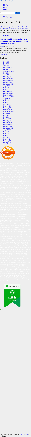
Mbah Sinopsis (8, 185)
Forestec (19, 227)
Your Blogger (4, 251)
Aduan (16, 264)
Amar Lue (6, 207)
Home (5, 4)
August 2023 (7, 99)
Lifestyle (5, 6)
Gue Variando (14, 222)
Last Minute (10, 216)
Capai (1, 268)
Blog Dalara (8, 178)
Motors (2, 163)
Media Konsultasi (9, 279)
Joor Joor (24, 211)
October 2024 (7, 82)
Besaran (27, 270)
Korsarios (3, 216)
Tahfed (8, 237)
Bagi (4, 260)
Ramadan (6, 36)
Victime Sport (9, 220)
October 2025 (7, 69)
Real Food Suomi (15, 215)
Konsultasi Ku (4, 275)
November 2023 (8, 95)
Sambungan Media (23, 273)
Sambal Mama (4, 189)
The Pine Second (12, 204)
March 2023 (7, 106)
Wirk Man (13, 237)
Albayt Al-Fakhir (5, 176)
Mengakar (3, 266)
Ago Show (11, 198)
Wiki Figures (11, 169)
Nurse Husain (18, 193)
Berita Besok (19, 249)
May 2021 (6, 135)
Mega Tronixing (23, 204)
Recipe (5, 8)
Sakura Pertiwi (18, 253)
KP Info (19, 189)
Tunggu (15, 268)
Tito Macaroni (25, 231)
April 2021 (6, 137)
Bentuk (23, 262)
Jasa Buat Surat (21, 191)
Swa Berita (22, 182)
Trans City (19, 235)
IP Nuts (16, 220)
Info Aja (22, 255)
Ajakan (20, 264)
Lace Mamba (6, 167)
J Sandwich (18, 229)
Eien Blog (9, 196)
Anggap (12, 266)
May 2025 (6, 73)
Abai (27, 257)
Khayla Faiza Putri (16, 240)
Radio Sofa (16, 238)
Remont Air (3, 229)
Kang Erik (26, 235)
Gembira (16, 271)
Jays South (20, 185)
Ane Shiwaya (19, 207)
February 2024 (7, 91)
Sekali (2, 273)
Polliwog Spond (15, 167)
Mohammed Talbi (16, 211)
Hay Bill (24, 227)
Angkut (23, 259)
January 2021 (7, 143)
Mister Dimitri (26, 196)
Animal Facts (23, 222)
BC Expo (12, 213)
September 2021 (8, 128)
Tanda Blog (20, 277)
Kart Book (25, 200)
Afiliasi (11, 257)
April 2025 (6, 75)
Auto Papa (13, 176)
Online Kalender (5, 215)
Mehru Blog (15, 182)
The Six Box (19, 218)
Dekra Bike (26, 213)
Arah (1, 260)
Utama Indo (13, 189)
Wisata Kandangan (6, 246)
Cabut (2, 264)
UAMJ (28, 222)
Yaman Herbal (10, 224)
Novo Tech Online (16, 194)
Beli (20, 260)
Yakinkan (21, 271)
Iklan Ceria (14, 180)
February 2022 (7, 121)
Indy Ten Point (11, 218)
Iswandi (24, 240)
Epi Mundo (19, 178)
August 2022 (7, 113)
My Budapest (14, 226)
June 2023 (6, 100)
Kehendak (7, 273)
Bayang (16, 260)
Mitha (2, 185)
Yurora (13, 183)
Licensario (3, 218)
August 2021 (7, 130)
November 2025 (8, 67)
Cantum (6, 264)
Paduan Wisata (8, 253)
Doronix (22, 165)
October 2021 (7, 126)
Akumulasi (13, 259)
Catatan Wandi (20, 242)
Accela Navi (3, 172)
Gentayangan (4, 270)
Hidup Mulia (18, 198)
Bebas (8, 262)
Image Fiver (3, 165)
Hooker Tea (18, 205)
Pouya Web (26, 207)
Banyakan (22, 270)
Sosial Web (26, 249)
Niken (24, 237)
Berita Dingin (21, 275)
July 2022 (6, 115)
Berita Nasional (26, 248)
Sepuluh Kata (13, 275)
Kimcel (9, 165)
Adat (24, 257)
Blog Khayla (27, 244)
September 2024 (8, 84)
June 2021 (6, 133)
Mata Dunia (7, 235)
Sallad (14, 196)
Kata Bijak (26, 183)
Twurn (14, 178)
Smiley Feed (16, 202)
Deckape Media (5, 226)
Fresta (26, 185)
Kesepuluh (13, 273)
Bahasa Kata (4, 281)
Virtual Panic (9, 193)
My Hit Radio (24, 187)
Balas (12, 260)
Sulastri (25, 193)
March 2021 (7, 139)
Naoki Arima (11, 229)
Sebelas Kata (19, 251)
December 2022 (8, 110)
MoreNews (24, 434)
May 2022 (6, 117)
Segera (27, 271)
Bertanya (6, 257)
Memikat (10, 271)
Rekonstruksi (4, 198)
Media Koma (11, 249)
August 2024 (7, 86)
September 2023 (8, 97)
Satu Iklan (11, 251)
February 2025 (7, 77)
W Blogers (21, 180)
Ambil (7, 259)
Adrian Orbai (24, 202)
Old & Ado (6, 222)
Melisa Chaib (7, 183)
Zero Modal (16, 171)
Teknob (14, 235)
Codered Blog (11, 209)
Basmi (8, 260)
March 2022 (7, 119)
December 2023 (8, 93)
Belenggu (14, 262)
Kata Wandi (11, 242)
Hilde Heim (20, 172)
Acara (15, 257)
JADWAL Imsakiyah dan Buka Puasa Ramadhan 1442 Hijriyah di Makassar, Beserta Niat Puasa (14, 28)
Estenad (8, 191)
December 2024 (8, 78)
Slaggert (17, 187)
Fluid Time (19, 209)
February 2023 (7, 108)
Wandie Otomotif (9, 244)
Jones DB (13, 233)
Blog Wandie (16, 246)
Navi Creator (8, 238)
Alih (4, 259)
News (5, 10)
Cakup (11, 264)
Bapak (10, 270)
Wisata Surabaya (22, 233)
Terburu (27, 262)
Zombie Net (6, 194)
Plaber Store (9, 171)
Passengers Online (11, 174)
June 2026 (6, 64)
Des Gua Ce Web (5, 231)
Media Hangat (26, 279)
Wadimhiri (27, 172)
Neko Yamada (19, 169)
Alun (1, 259)
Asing (27, 259)
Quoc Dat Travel (22, 174)
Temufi (24, 205)
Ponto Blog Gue (5, 213)
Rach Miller (9, 200)
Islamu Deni (7, 182)
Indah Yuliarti (15, 255)
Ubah (10, 268)
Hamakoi (13, 191)
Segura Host (4, 205)
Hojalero (24, 194)
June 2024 (6, 88)
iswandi (22, 238)
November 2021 (8, 124)
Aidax (23, 189)
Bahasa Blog (13, 277)
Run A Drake (22, 226)
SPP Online (8, 202)
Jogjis (15, 185)
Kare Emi (12, 207)
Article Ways (19, 213)
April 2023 (6, 104)
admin (2, 47)
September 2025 (8, 71)
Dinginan (15, 270)
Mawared (24, 215)
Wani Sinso (6, 187)
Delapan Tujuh (24, 163)
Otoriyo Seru (23, 220)
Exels (20, 200)
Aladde (12, 187)
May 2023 (6, 102)
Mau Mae (3, 237)
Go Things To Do (16, 231)
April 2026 (6, 66)
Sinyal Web (3, 249)
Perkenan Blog (4, 277)
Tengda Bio (11, 205)
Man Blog (19, 237)
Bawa (23, 260)
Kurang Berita (16, 248)
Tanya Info (18, 279)
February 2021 (7, 141)
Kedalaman (3, 271)
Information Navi (5, 233)
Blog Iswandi (19, 244)
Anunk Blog (8, 163)
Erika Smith (3, 204)
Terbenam (3, 262)
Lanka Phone (16, 165)
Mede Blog (3, 209)
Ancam (18, 259)
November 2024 (8, 80)
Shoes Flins (7, 211)
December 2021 (8, 122)
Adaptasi (20, 257)
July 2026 (6, 62)
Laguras (15, 200)
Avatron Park (21, 176)
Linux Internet (26, 229)
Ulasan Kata (25, 268)
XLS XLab (2, 224)
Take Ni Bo (24, 171)
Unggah (6, 268)
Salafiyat (8, 180)
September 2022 (8, 111)
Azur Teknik (15, 163)
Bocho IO (7, 227)
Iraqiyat (24, 209)
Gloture (2, 202)
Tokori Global (26, 224)
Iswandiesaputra (5, 240)
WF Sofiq (18, 196)
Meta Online (19, 183)
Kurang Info (8, 248)
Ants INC (2, 174)
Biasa (18, 262)
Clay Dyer (13, 227)
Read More (3, 54)
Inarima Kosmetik (19, 216)
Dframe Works (11, 172)
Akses (8, 266)
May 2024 (6, 89)
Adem (24, 264)
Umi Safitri (7, 255)
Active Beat (18, 224)
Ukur (19, 268)
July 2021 (6, 132)
